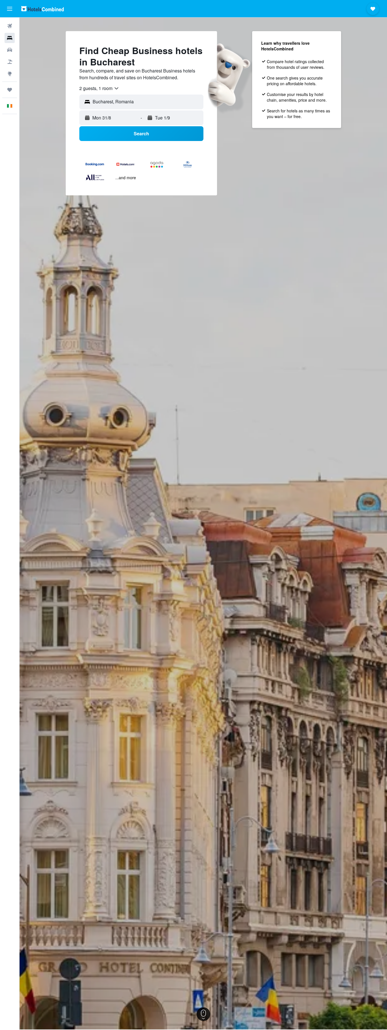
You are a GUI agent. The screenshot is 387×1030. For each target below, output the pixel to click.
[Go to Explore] (9, 73)
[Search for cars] (9, 49)
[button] (9, 9)
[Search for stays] (9, 38)
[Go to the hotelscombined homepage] (42, 8)
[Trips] (9, 89)
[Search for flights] (9, 26)
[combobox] (99, 88)
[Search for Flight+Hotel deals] (9, 61)
